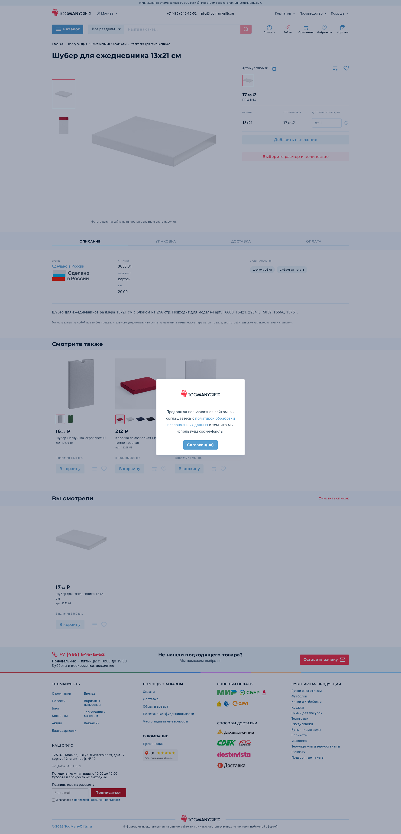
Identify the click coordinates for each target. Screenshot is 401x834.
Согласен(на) (200, 445)
